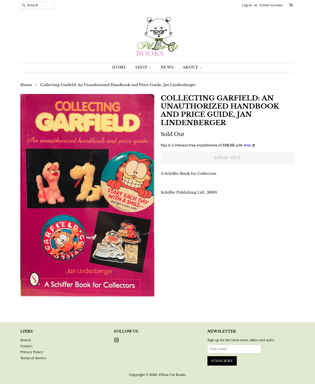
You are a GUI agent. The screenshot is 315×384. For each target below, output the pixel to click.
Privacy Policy (31, 352)
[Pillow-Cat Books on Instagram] (116, 341)
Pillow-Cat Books (172, 375)
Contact (26, 346)
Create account (271, 5)
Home (119, 67)
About (191, 67)
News (167, 67)
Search (25, 340)
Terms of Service (33, 358)
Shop (142, 67)
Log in (247, 5)
